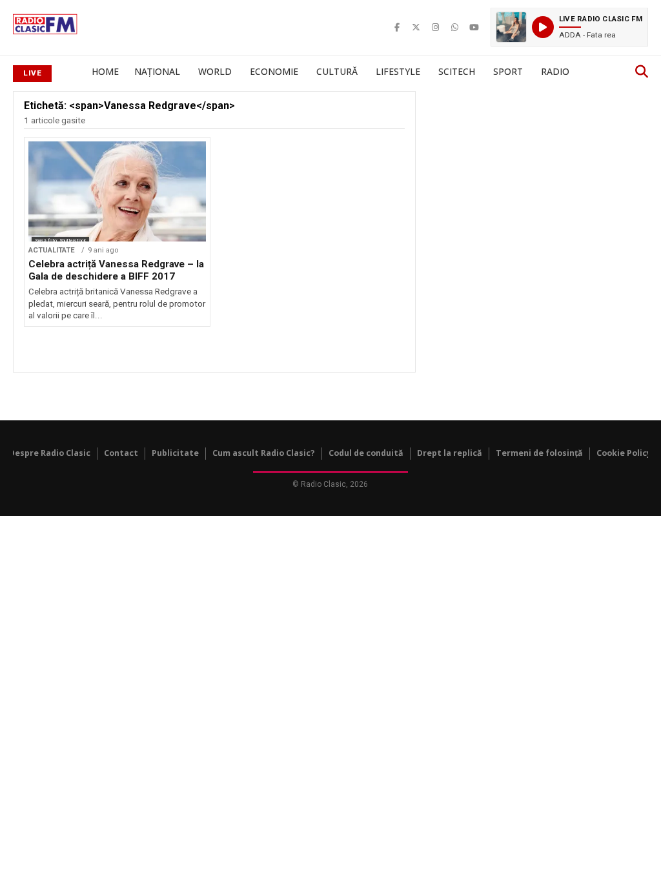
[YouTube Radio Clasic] (474, 27)
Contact (121, 452)
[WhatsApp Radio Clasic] (455, 27)
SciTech (456, 71)
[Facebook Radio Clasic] (397, 27)
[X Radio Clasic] (416, 27)
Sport (508, 71)
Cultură (337, 71)
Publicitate (175, 452)
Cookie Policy (623, 452)
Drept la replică (449, 452)
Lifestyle (398, 71)
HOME (105, 71)
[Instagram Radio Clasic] (436, 27)
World (215, 71)
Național (157, 71)
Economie (274, 71)
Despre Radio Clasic (49, 452)
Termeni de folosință (539, 452)
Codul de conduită (366, 452)
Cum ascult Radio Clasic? (263, 452)
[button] (569, 27)
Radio (555, 71)
